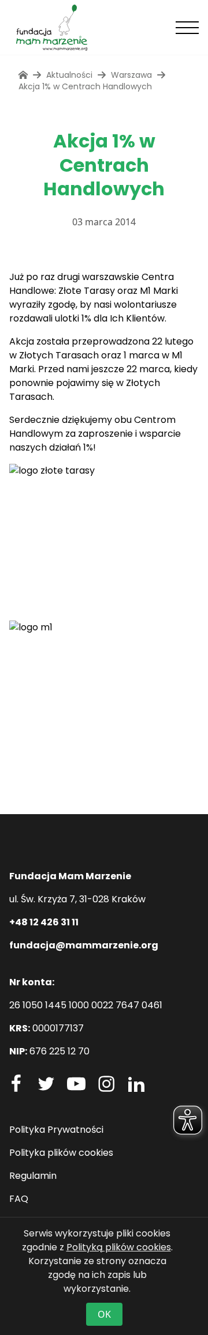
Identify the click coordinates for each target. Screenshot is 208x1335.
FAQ (18, 1198)
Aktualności (69, 75)
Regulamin (33, 1175)
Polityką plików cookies (118, 1247)
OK (104, 1314)
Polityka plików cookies (61, 1152)
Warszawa (131, 75)
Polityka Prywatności (56, 1129)
